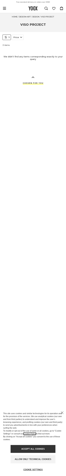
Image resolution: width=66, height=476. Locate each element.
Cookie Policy (30, 434)
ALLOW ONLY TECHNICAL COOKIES (33, 459)
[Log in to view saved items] (54, 8)
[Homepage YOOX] (33, 8)
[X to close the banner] (62, 412)
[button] (33, 77)
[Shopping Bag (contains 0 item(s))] (61, 8)
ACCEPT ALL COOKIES (33, 449)
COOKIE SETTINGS (33, 469)
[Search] (46, 8)
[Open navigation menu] (4, 8)
